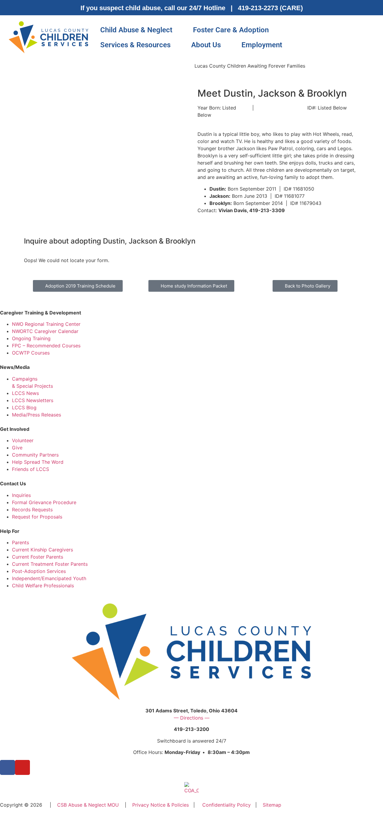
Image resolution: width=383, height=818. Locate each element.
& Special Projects (32, 386)
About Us (206, 45)
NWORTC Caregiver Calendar (45, 331)
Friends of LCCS (30, 469)
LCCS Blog (24, 407)
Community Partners (35, 455)
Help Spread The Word (37, 462)
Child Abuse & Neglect (136, 30)
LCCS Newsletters (32, 400)
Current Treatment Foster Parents (50, 564)
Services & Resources (135, 45)
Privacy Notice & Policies (160, 805)
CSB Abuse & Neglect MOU (88, 805)
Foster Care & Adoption (231, 30)
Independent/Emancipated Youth (49, 578)
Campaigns (24, 379)
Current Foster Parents (37, 557)
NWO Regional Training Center (46, 324)
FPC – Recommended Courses (46, 346)
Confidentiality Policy (226, 805)
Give (17, 448)
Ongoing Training (31, 338)
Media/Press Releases (36, 415)
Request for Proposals (37, 517)
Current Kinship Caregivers (42, 550)
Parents (20, 542)
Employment (261, 45)
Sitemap (272, 805)
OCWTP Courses (31, 353)
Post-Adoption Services (39, 571)
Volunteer (23, 440)
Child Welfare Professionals (43, 586)
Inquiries (21, 495)
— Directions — (191, 718)
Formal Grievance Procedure (44, 502)
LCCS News (25, 393)
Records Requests (32, 510)
